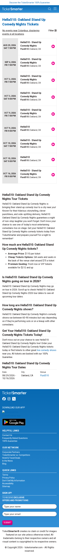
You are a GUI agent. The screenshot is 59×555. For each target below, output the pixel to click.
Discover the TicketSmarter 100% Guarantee (29, 2)
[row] (29, 46)
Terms (5, 475)
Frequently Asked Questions (15, 438)
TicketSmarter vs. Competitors (16, 455)
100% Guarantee (9, 441)
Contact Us (7, 435)
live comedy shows (46, 350)
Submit (7, 522)
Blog (4, 464)
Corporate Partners (11, 452)
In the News (7, 461)
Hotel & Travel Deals (11, 458)
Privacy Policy (8, 478)
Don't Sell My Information (13, 480)
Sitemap (6, 486)
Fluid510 (44, 375)
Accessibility (7, 483)
